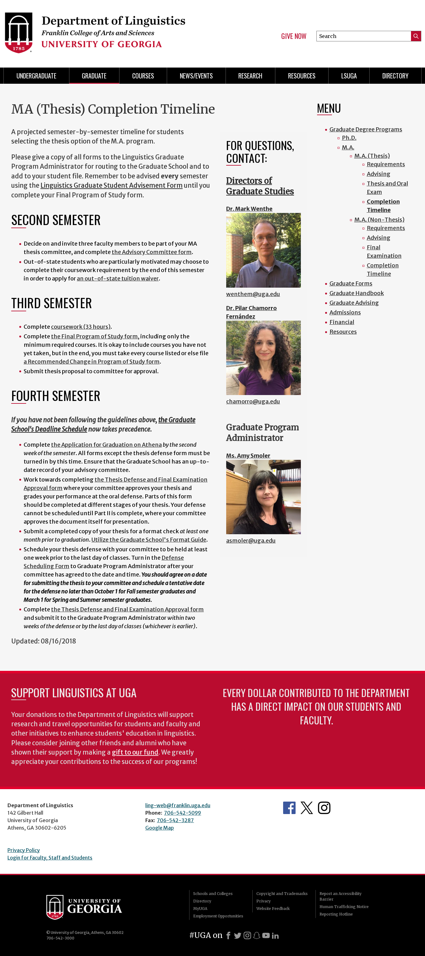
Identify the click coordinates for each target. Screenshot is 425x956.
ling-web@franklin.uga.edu (177, 805)
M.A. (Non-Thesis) (379, 219)
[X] (237, 935)
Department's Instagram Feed (324, 808)
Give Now (293, 36)
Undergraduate (36, 75)
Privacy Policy (23, 850)
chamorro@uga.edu (253, 401)
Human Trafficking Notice (344, 906)
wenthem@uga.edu (253, 294)
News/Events (196, 75)
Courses (143, 75)
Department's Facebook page (289, 808)
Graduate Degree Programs (365, 129)
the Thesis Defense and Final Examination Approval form (127, 609)
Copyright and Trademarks (282, 893)
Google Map (159, 828)
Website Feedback (273, 908)
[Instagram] (247, 935)
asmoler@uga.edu (251, 540)
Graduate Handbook (356, 293)
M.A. (348, 147)
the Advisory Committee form (152, 252)
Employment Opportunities (218, 916)
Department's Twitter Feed (307, 808)
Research (250, 75)
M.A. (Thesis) (372, 155)
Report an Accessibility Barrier (341, 896)
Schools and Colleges (213, 893)
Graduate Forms (350, 283)
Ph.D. (349, 137)
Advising (378, 173)
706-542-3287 (175, 820)
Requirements (386, 164)
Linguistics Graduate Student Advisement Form (111, 185)
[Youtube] (266, 935)
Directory (395, 75)
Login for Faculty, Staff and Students (49, 858)
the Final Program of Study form (94, 336)
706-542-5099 (182, 813)
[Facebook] (228, 935)
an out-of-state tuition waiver (118, 278)
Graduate (94, 75)
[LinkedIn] (275, 935)
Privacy (263, 901)
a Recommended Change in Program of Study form (92, 361)
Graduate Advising (354, 302)
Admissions (345, 312)
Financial (341, 322)
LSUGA (349, 75)
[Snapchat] (256, 935)
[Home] (104, 31)
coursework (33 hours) (80, 326)
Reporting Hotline (336, 914)
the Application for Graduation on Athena (106, 444)
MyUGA (200, 908)
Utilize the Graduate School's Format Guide (148, 539)
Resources (301, 75)
